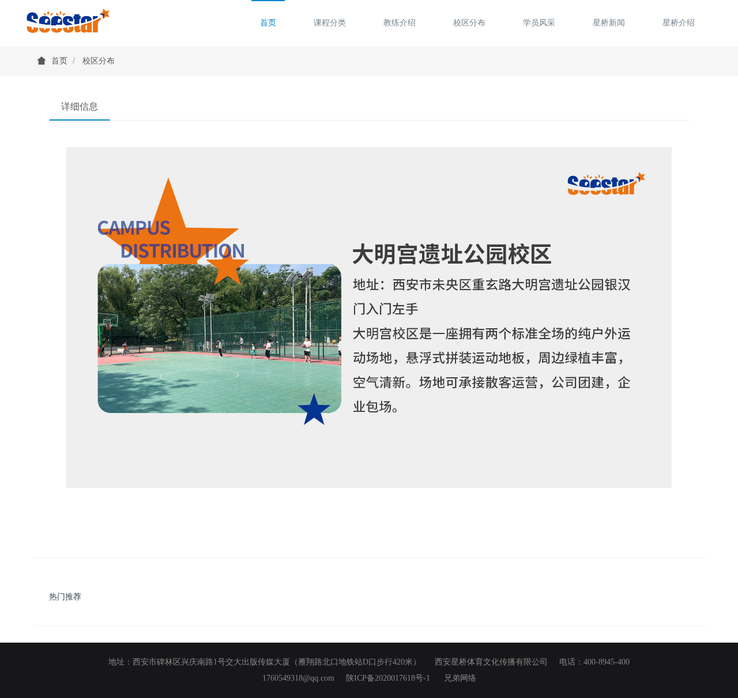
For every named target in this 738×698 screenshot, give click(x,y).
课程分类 (330, 22)
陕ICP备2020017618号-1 (388, 678)
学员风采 (539, 22)
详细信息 (79, 106)
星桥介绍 (678, 22)
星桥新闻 (609, 22)
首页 (268, 22)
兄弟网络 (460, 678)
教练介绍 (399, 22)
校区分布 (469, 22)
